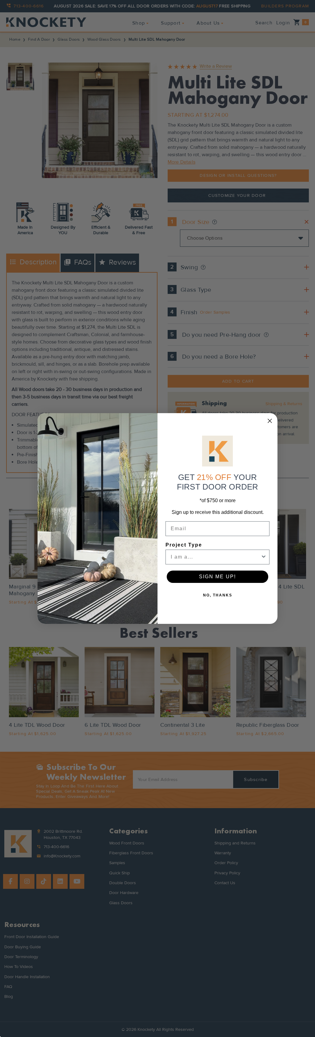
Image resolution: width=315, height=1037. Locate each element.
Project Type (183, 544)
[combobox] (216, 557)
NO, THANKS (217, 595)
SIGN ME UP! (217, 576)
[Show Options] (264, 557)
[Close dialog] (269, 420)
